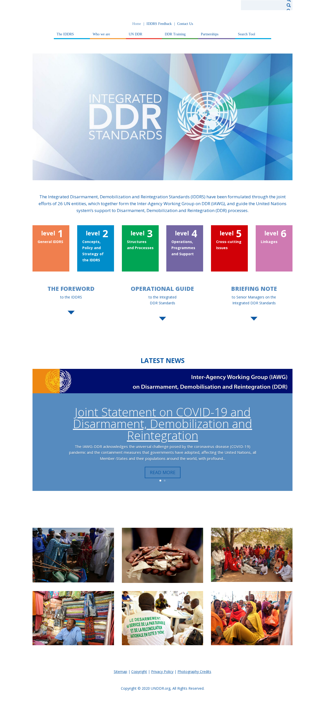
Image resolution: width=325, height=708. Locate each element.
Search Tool (246, 34)
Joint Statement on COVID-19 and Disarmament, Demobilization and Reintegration (162, 423)
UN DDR (135, 34)
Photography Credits (194, 671)
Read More (162, 472)
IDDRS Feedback (159, 24)
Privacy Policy (162, 671)
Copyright (139, 671)
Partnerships (209, 34)
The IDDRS (65, 34)
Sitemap (120, 671)
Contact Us (185, 24)
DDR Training (175, 34)
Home (136, 24)
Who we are (101, 34)
